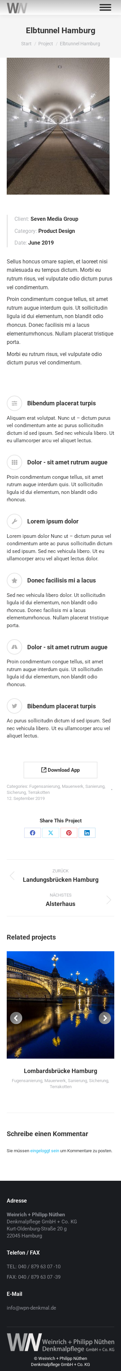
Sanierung (95, 786)
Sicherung (16, 792)
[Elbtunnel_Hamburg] (58, 126)
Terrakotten (39, 792)
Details (69, 1005)
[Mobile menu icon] (105, 7)
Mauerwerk (72, 786)
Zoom (51, 1005)
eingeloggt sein (44, 1150)
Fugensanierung (44, 786)
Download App (63, 770)
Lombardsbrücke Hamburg (60, 1070)
